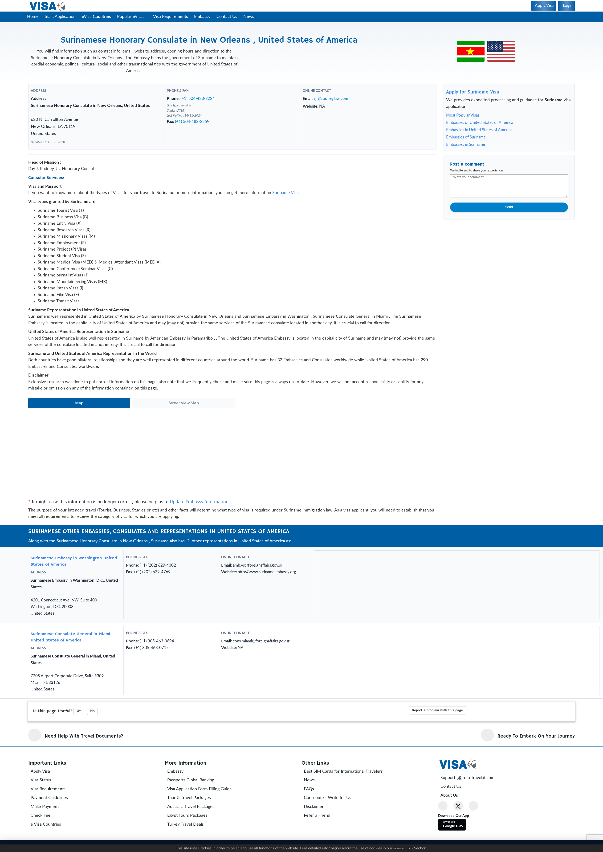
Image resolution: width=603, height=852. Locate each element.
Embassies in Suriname (465, 144)
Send (509, 207)
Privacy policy (403, 848)
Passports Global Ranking (194, 804)
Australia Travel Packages (194, 830)
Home (33, 17)
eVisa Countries (96, 17)
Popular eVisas (131, 17)
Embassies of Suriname (466, 137)
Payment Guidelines (52, 822)
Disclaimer (317, 830)
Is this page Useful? (53, 734)
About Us (452, 819)
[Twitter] (458, 829)
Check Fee (44, 839)
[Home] (47, 6)
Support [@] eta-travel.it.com (471, 801)
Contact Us (229, 17)
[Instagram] (473, 829)
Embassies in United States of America (479, 130)
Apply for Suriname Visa (472, 92)
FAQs (312, 813)
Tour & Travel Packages (192, 822)
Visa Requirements (172, 17)
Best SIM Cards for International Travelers (346, 795)
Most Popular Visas (462, 115)
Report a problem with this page (437, 734)
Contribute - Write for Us (330, 822)
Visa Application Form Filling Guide (203, 813)
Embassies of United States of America (479, 123)
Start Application (60, 17)
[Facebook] (443, 829)
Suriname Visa (285, 201)
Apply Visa (43, 795)
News (251, 17)
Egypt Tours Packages (191, 839)
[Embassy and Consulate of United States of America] (501, 46)
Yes (79, 735)
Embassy (204, 17)
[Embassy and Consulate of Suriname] (470, 46)
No (92, 735)
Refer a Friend (320, 839)
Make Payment (48, 830)
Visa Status (44, 804)
